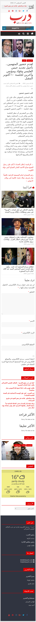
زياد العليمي (19, 86)
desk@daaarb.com (26, 560)
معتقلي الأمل (12, 86)
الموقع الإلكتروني (28, 344)
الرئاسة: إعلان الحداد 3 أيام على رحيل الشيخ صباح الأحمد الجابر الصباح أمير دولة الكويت (18, 167)
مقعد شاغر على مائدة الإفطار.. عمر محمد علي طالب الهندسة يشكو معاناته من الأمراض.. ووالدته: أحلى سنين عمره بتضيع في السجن (17, 451)
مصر (24, 60)
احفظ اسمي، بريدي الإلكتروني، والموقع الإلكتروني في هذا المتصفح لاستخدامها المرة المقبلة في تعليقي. (18, 361)
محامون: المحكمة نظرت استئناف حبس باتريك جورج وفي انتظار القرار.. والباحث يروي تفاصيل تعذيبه (18, 239)
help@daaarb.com (26, 562)
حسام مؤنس (26, 86)
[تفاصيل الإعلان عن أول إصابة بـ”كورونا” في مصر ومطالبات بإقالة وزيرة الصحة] (18, 192)
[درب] (32, 34)
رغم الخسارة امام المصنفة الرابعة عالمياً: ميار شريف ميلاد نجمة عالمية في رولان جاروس (18, 178)
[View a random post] (19, 34)
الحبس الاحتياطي (14, 83)
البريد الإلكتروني (27, 333)
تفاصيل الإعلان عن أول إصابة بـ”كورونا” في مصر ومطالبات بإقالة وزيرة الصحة (18, 211)
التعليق (31, 292)
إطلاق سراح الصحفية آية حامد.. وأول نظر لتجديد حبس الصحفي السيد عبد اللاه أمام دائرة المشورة (18, 269)
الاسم (31, 321)
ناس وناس (17, 445)
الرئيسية (30, 60)
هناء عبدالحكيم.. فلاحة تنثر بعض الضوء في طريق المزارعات (15, 7)
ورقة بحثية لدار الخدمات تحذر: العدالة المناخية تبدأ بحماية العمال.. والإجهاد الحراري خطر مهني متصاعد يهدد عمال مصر (18, 405)
